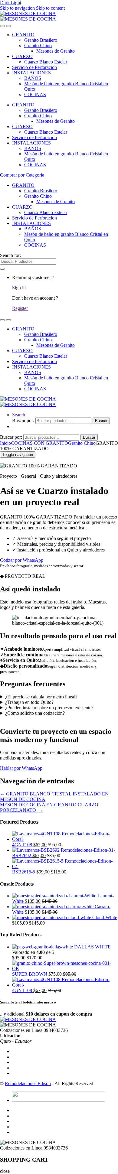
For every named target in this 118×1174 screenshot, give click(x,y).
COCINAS (35, 94)
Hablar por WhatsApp (21, 768)
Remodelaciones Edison (28, 1083)
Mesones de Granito (55, 51)
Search (18, 414)
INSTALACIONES (31, 72)
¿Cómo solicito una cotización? (35, 713)
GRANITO (23, 34)
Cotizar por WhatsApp (21, 560)
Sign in (19, 287)
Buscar (101, 420)
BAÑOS (32, 78)
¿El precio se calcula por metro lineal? (41, 696)
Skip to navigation (17, 8)
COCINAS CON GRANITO (39, 443)
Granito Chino (38, 45)
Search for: (10, 255)
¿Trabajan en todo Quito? (29, 702)
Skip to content (50, 8)
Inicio (5, 443)
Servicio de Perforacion (34, 67)
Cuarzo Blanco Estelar (45, 61)
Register (20, 308)
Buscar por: (23, 420)
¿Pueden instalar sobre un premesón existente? (49, 707)
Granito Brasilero (40, 40)
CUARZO (22, 56)
